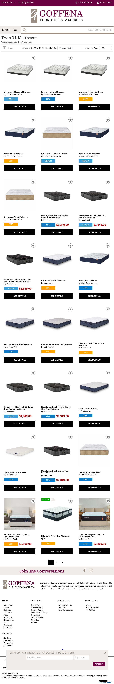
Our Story (7, 638)
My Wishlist (90, 610)
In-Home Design (37, 607)
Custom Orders (37, 610)
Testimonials (8, 643)
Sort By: (52, 48)
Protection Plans (37, 618)
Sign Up (99, 664)
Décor (6, 623)
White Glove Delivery (39, 613)
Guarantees (35, 615)
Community (8, 645)
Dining (6, 607)
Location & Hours (65, 605)
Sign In (88, 605)
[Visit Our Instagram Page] (91, 571)
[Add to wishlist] (33, 58)
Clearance (8, 625)
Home (3, 42)
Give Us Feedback (66, 610)
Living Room (8, 605)
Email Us (62, 607)
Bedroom (7, 610)
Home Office (8, 618)
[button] (105, 652)
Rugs (6, 615)
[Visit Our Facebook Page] (84, 571)
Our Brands (8, 628)
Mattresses (12, 42)
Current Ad (35, 605)
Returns (34, 623)
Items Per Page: (91, 48)
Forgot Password (92, 607)
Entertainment (9, 620)
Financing (35, 620)
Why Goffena (8, 641)
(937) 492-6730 (28, 3)
